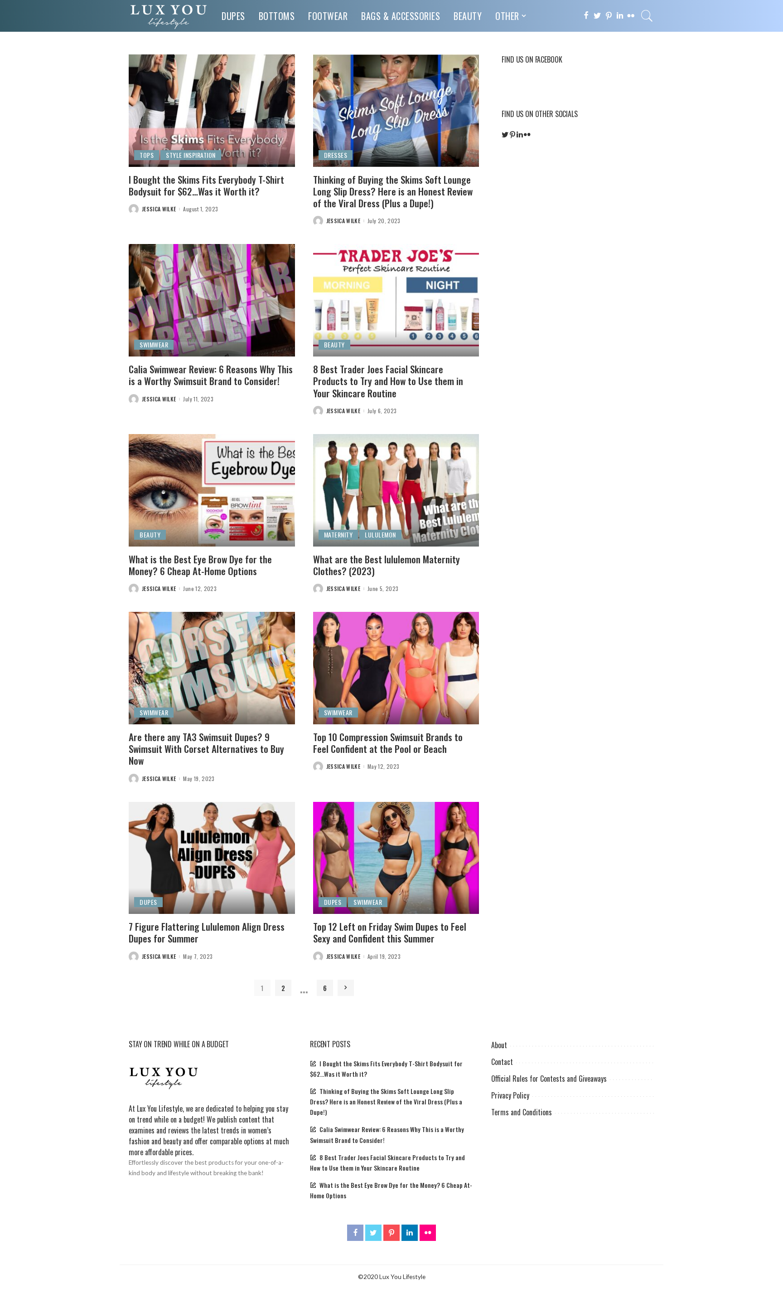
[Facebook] (586, 16)
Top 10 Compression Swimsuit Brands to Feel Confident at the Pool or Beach (388, 743)
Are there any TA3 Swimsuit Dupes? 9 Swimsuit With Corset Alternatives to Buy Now (206, 749)
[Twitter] (597, 16)
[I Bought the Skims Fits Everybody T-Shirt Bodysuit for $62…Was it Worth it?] (212, 110)
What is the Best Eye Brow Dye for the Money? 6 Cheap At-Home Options (200, 565)
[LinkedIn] (619, 16)
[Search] (647, 16)
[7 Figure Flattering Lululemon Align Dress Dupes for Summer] (212, 858)
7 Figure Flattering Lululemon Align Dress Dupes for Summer (207, 932)
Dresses (336, 155)
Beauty (334, 344)
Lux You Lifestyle (160, 1108)
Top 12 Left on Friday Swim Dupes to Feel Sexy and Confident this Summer (389, 932)
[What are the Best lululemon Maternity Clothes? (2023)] (396, 490)
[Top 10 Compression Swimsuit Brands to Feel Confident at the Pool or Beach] (396, 668)
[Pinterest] (608, 16)
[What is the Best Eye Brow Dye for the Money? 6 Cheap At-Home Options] (212, 490)
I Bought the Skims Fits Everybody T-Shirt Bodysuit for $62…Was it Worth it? (206, 185)
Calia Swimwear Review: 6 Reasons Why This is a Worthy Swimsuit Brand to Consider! (211, 375)
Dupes (148, 902)
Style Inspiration (191, 155)
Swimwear (154, 344)
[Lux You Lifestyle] (168, 16)
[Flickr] (631, 16)
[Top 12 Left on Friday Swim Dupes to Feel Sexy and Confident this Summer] (396, 858)
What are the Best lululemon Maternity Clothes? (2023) (386, 565)
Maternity (338, 534)
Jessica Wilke (159, 209)
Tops (147, 155)
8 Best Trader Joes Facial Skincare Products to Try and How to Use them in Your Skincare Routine (388, 381)
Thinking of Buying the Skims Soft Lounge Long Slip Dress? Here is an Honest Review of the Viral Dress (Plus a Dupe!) (393, 191)
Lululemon (380, 534)
